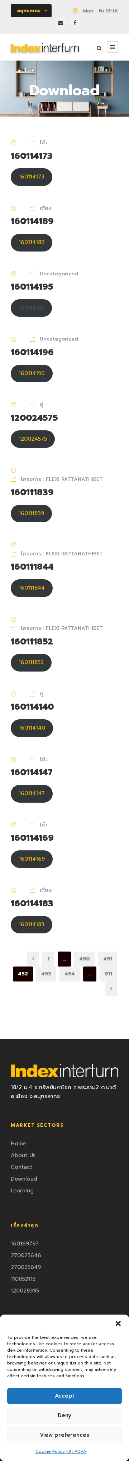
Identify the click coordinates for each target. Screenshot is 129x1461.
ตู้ (41, 404)
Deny (64, 1415)
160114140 (32, 706)
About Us (23, 1155)
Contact (21, 1167)
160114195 (32, 286)
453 (46, 974)
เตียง (46, 208)
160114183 (32, 903)
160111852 (32, 641)
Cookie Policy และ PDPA (60, 1451)
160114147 (32, 772)
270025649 (26, 1267)
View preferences (64, 1435)
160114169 (32, 837)
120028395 (25, 1291)
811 (108, 974)
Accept (65, 1396)
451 (107, 959)
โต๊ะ (43, 142)
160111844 (32, 566)
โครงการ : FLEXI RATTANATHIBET (62, 479)
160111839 (32, 492)
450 (84, 959)
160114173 (32, 156)
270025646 (26, 1255)
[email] (60, 23)
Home (19, 1143)
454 (69, 974)
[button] (118, 1323)
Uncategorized (59, 274)
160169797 (25, 1244)
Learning (22, 1191)
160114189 (32, 221)
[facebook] (75, 23)
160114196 (32, 352)
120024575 (34, 417)
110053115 (23, 1279)
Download (24, 1179)
